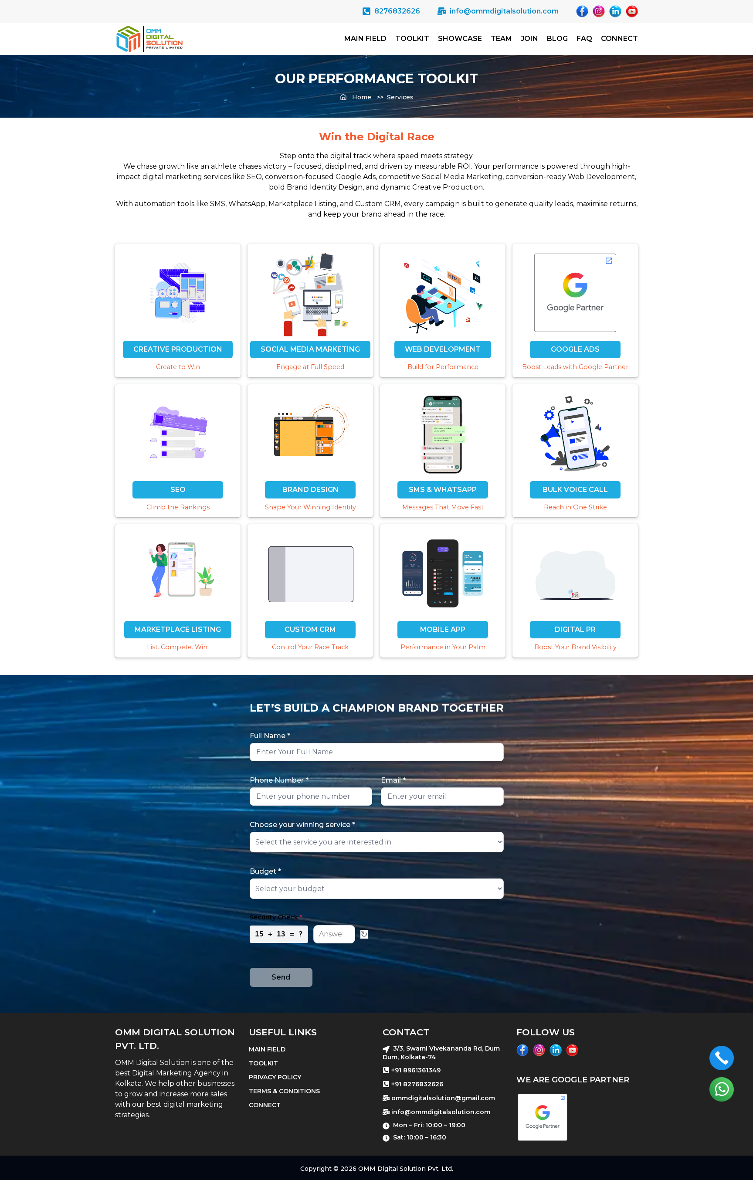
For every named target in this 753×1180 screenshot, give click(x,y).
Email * (393, 780)
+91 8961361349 (416, 1070)
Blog (557, 38)
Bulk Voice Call (575, 489)
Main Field (365, 38)
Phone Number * (279, 780)
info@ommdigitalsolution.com (440, 1112)
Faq (584, 38)
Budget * (265, 871)
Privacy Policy (275, 1077)
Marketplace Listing (178, 629)
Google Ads (575, 349)
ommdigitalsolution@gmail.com (443, 1098)
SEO (178, 489)
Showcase (460, 38)
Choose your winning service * (302, 825)
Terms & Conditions (284, 1091)
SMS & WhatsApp (443, 489)
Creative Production (177, 349)
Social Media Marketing (310, 349)
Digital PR (575, 629)
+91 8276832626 (417, 1084)
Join (529, 38)
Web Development (443, 349)
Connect (619, 38)
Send (280, 977)
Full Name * (270, 736)
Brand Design (310, 489)
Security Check (276, 917)
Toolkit (412, 38)
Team (501, 38)
